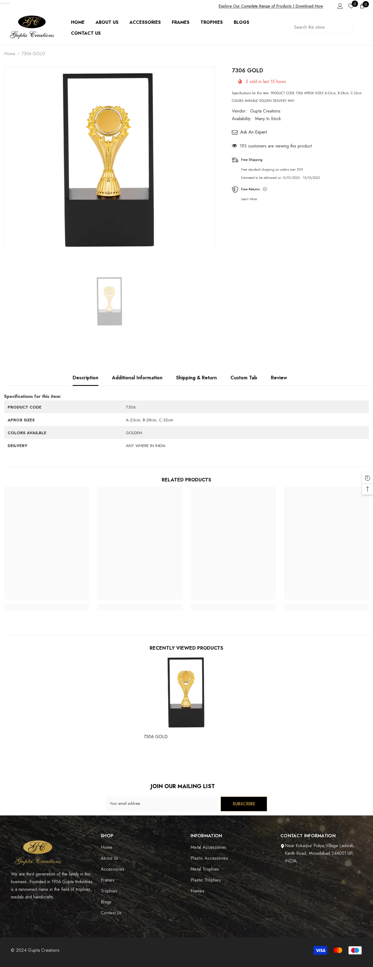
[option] (109, 159)
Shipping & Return (196, 377)
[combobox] (321, 27)
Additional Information (137, 377)
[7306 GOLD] (186, 692)
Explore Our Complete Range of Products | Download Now (271, 6)
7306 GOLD (156, 737)
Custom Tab (243, 377)
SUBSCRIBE (244, 804)
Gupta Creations (265, 111)
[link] (46, 607)
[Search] (326, 27)
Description (85, 377)
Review (279, 377)
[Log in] (340, 6)
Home (9, 54)
